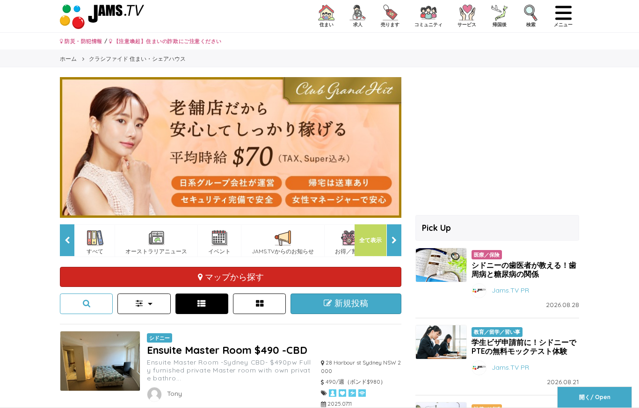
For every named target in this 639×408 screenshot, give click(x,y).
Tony (173, 393)
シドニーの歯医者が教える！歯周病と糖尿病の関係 (524, 269)
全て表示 (370, 239)
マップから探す (233, 277)
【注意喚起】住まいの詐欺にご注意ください (167, 41)
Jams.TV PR (510, 290)
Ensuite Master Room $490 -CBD (227, 350)
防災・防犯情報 (82, 41)
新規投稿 (350, 303)
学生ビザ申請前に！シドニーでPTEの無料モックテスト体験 (524, 346)
